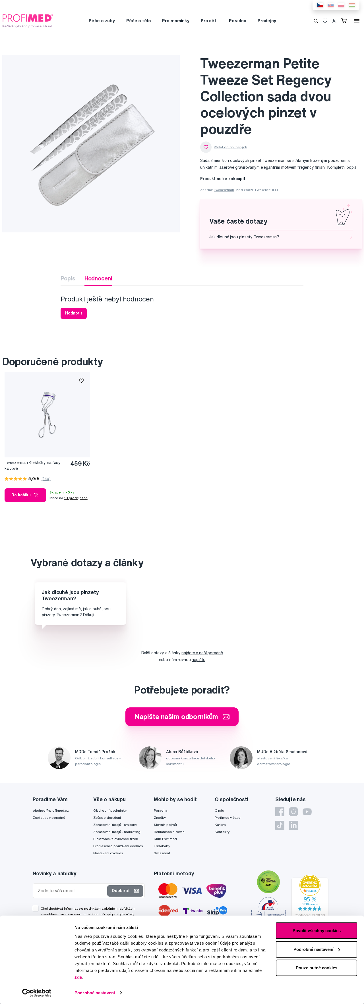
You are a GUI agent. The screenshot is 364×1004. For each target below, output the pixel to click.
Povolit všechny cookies (317, 930)
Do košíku (21, 495)
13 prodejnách (76, 498)
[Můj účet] (334, 20)
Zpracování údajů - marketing (116, 832)
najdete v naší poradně (202, 653)
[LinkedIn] (293, 825)
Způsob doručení (107, 817)
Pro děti (209, 20)
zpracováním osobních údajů (88, 914)
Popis (68, 278)
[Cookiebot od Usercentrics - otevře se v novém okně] (37, 993)
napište (198, 660)
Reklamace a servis (169, 832)
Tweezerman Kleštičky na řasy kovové (33, 465)
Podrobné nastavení (95, 992)
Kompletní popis (342, 167)
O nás (219, 810)
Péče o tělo (138, 20)
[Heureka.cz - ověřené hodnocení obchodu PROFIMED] (309, 897)
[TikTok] (279, 825)
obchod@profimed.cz (51, 810)
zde (78, 977)
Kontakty (222, 832)
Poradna (237, 20)
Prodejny (267, 20)
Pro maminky (175, 20)
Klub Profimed (165, 839)
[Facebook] (279, 811)
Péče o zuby (102, 20)
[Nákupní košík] (345, 20)
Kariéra (220, 824)
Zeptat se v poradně (49, 817)
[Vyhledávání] (316, 20)
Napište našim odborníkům (176, 716)
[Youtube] (307, 811)
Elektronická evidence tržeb (115, 839)
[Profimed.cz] (27, 20)
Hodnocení (98, 278)
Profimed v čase (227, 817)
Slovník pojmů (165, 824)
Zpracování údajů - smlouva (115, 824)
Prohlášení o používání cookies (118, 846)
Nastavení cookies (108, 853)
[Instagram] (293, 811)
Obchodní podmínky (110, 810)
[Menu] (357, 20)
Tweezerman (224, 189)
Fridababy (162, 846)
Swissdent (162, 853)
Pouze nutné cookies (316, 967)
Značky (160, 817)
